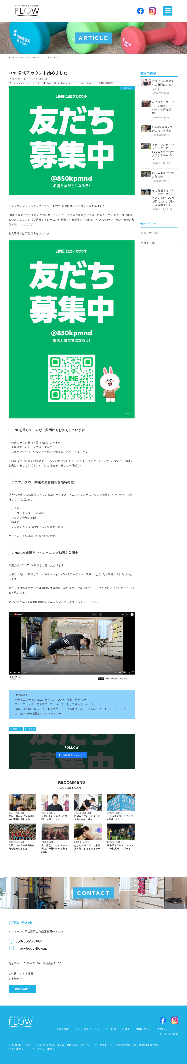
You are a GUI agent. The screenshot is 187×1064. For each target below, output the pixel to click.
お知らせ (17, 729)
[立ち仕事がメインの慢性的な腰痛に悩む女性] (22, 802)
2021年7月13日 (16, 813)
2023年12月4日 (115, 813)
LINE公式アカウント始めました (38, 73)
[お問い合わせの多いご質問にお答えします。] (55, 802)
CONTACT (22, 989)
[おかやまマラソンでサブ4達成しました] (121, 802)
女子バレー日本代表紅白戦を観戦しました (22, 847)
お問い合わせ (144, 1028)
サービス (110, 1028)
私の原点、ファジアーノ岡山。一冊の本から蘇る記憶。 (54, 848)
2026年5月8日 (48, 842)
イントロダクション (87, 1028)
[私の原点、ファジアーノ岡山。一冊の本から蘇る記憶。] (55, 832)
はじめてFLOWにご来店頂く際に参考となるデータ (87, 848)
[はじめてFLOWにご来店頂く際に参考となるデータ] (88, 832)
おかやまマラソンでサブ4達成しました (120, 818)
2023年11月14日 (82, 813)
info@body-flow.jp (31, 948)
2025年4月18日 (115, 842)
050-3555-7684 (29, 941)
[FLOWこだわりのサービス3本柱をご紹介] (88, 802)
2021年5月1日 (48, 813)
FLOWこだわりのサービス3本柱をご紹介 (87, 818)
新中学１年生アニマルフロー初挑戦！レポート (120, 847)
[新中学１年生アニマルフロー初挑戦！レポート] (121, 832)
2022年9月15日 (16, 842)
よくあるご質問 (168, 1034)
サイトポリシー (17, 1049)
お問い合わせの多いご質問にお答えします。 (54, 818)
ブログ (31, 729)
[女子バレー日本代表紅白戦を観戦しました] (22, 832)
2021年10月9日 (82, 842)
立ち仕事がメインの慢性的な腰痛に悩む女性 (22, 818)
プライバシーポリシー (45, 1049)
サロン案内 (63, 1028)
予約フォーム (165, 1028)
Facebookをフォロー (73, 755)
